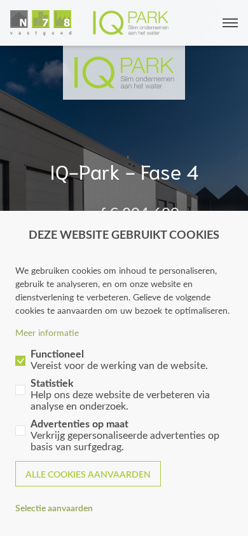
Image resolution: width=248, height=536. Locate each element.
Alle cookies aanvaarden (88, 474)
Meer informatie (47, 332)
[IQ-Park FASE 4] (89, 23)
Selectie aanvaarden (54, 507)
